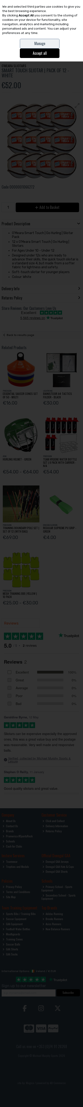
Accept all (40, 53)
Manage (39, 43)
